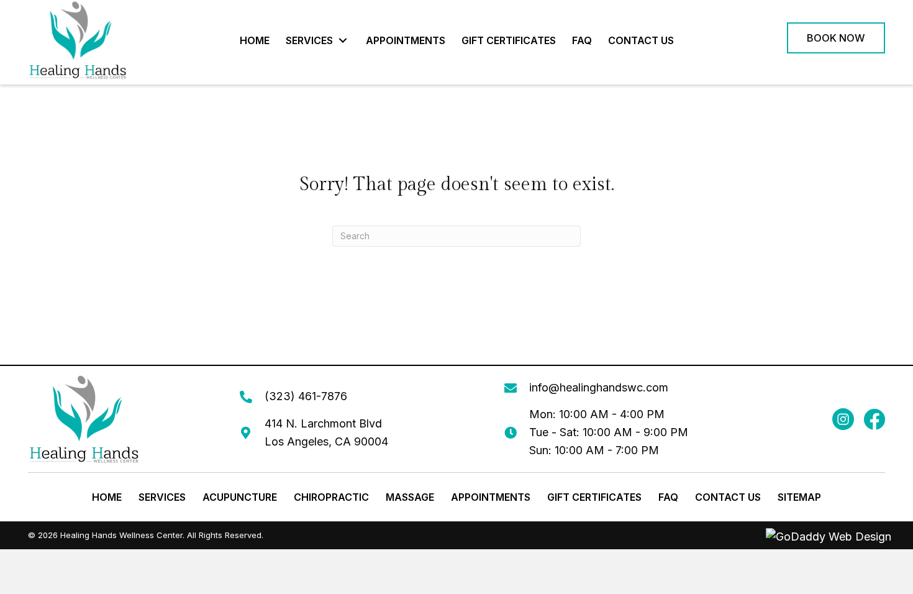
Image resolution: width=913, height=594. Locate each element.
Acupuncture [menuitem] (239, 497)
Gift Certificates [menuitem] (594, 497)
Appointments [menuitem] (490, 497)
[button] (343, 40)
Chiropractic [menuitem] (331, 497)
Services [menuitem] (162, 497)
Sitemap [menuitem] (799, 497)
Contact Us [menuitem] (728, 497)
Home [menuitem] (107, 497)
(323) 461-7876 (306, 396)
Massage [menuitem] (410, 497)
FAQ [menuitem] (668, 497)
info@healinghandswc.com (598, 387)
